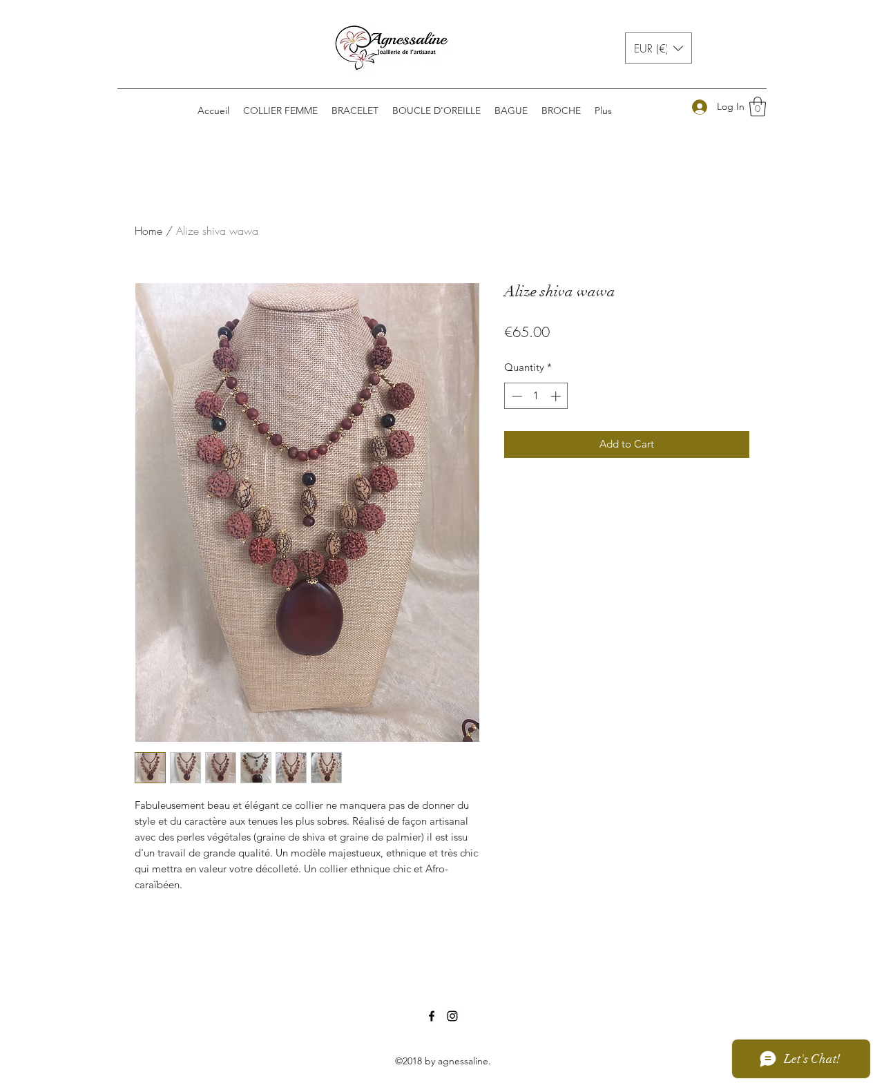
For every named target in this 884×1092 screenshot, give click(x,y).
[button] (658, 48)
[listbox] (658, 48)
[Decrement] (515, 396)
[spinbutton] (536, 396)
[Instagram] (452, 1016)
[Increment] (557, 396)
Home (148, 230)
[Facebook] (432, 1016)
